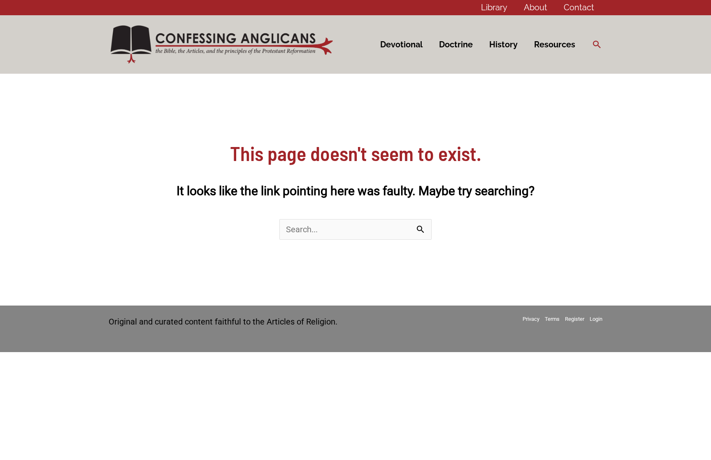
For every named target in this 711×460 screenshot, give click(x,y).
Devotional (401, 44)
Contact (579, 7)
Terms (552, 319)
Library (494, 7)
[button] (597, 44)
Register (574, 319)
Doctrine (456, 44)
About (535, 7)
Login (596, 319)
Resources (554, 44)
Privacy (531, 319)
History (503, 44)
